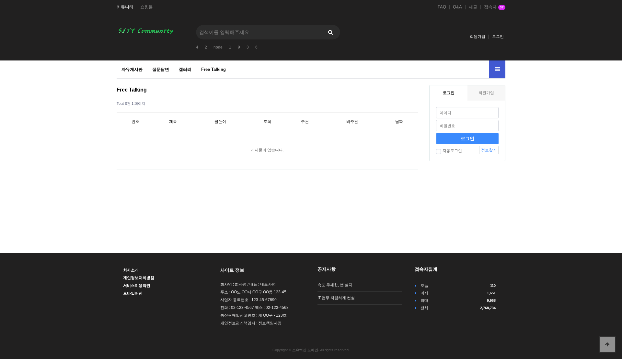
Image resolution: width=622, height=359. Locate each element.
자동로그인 (452, 150)
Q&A (457, 7)
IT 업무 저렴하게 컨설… (338, 298)
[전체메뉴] (497, 69)
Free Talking (213, 69)
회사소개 (131, 270)
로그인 (498, 36)
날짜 (399, 121)
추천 (305, 121)
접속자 (494, 7)
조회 (267, 121)
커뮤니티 (125, 7)
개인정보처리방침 (138, 278)
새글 (473, 7)
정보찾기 (489, 150)
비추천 (352, 121)
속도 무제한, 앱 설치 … (337, 285)
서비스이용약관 (136, 285)
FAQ (442, 7)
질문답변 (160, 69)
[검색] (330, 32)
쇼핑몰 (146, 7)
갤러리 (185, 69)
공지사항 (326, 269)
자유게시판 (132, 69)
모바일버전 (133, 293)
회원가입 (477, 36)
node (218, 47)
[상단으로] (607, 344)
